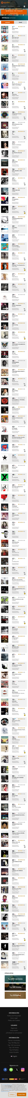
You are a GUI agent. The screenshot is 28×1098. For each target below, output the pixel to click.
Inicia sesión (24, 6)
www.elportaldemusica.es (7, 1084)
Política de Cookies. (7, 1089)
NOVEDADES (3, 6)
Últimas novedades (14, 1040)
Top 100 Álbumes (14, 1043)
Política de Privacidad (14, 1016)
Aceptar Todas (21, 1094)
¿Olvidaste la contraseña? (14, 1033)
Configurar (12, 1094)
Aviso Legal (14, 1018)
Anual (20, 22)
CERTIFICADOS (11, 6)
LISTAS (18, 6)
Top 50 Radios (14, 1050)
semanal (7, 22)
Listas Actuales (14, 1052)
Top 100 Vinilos (14, 1047)
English (15, 1056)
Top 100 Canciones (14, 1045)
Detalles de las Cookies (5, 1091)
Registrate (14, 1028)
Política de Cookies (14, 1020)
